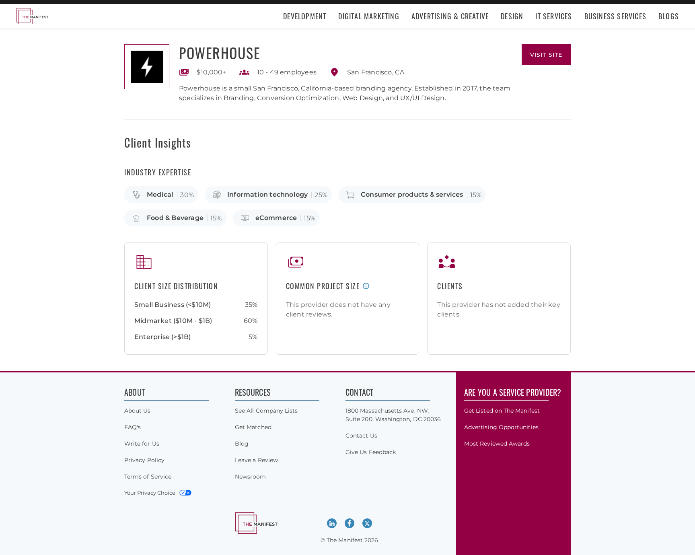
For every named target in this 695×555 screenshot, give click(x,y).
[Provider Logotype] (146, 66)
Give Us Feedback (370, 452)
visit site (546, 54)
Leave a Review (256, 460)
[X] (367, 523)
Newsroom (250, 476)
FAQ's (132, 427)
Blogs (668, 16)
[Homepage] (32, 16)
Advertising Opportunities (501, 427)
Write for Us (141, 443)
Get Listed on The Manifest (502, 410)
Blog (242, 443)
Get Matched (253, 427)
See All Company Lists (266, 410)
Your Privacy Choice (149, 492)
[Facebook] (349, 523)
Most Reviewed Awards (497, 443)
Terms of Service (147, 476)
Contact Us (361, 435)
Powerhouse (219, 52)
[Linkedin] (332, 523)
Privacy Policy (144, 460)
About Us (137, 410)
